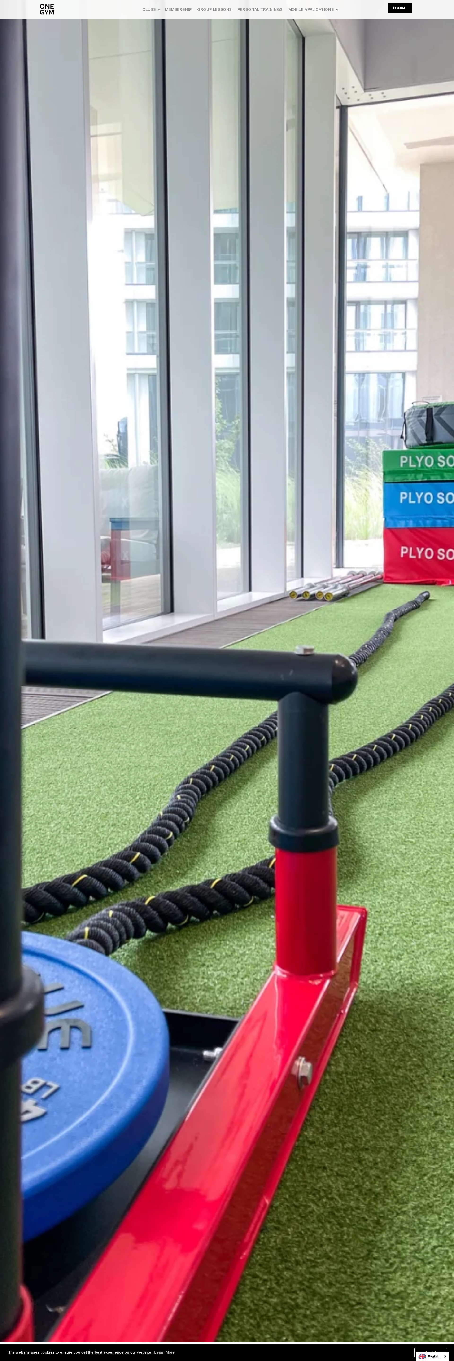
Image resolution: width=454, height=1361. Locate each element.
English (434, 1356)
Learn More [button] (164, 1352)
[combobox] (432, 1356)
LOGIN (399, 8)
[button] (151, 9)
